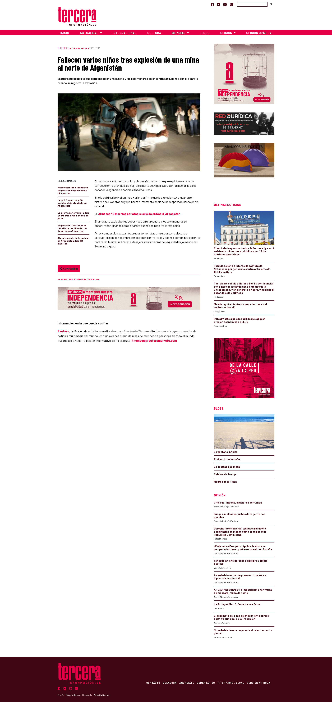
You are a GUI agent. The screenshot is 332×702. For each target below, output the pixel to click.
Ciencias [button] (179, 32)
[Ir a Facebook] (212, 4)
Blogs (205, 32)
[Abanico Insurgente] (244, 167)
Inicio (64, 32)
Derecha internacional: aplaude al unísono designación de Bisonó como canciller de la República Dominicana (240, 531)
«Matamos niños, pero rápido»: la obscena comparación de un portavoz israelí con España (243, 548)
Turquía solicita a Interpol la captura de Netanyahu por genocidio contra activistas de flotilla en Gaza (242, 269)
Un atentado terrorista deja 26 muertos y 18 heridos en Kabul (73, 215)
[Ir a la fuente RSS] (231, 4)
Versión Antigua (258, 682)
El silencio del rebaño (227, 459)
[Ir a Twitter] (218, 4)
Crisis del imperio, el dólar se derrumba (238, 502)
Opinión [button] (226, 32)
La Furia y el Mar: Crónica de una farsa (237, 604)
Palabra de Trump (225, 474)
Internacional (124, 32)
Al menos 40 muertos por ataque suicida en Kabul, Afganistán (139, 213)
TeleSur (62, 48)
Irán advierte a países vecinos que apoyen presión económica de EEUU (239, 320)
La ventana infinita (225, 451)
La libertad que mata (227, 466)
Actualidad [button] (89, 32)
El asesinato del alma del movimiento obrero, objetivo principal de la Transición (242, 617)
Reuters (63, 331)
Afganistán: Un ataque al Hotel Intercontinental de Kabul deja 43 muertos (72, 228)
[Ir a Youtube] (225, 4)
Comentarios (206, 682)
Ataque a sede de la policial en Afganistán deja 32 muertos (73, 241)
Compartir (70, 268)
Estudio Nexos (101, 695)
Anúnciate (186, 682)
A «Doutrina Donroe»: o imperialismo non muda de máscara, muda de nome (243, 591)
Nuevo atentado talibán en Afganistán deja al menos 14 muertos (73, 190)
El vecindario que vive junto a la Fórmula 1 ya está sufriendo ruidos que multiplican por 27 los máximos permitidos (244, 251)
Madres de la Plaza (225, 481)
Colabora (170, 682)
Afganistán (65, 279)
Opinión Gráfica (259, 32)
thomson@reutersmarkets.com (154, 340)
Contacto (153, 682)
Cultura (154, 32)
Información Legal (231, 682)
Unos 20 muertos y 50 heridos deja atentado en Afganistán (72, 203)
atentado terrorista (87, 279)
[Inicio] (77, 16)
